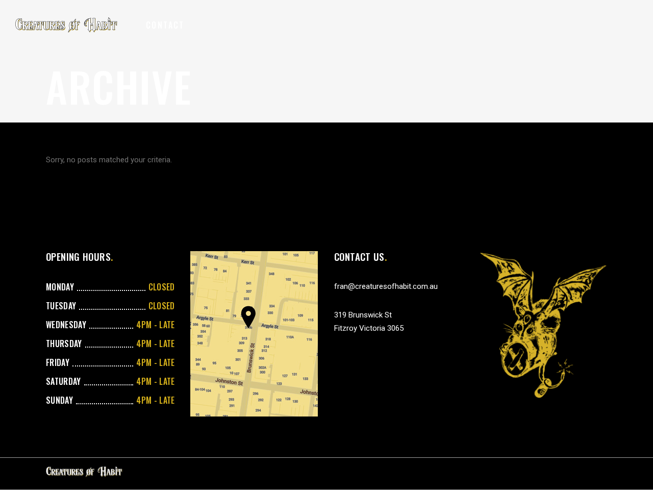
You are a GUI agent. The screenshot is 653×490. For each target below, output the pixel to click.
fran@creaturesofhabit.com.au (386, 286)
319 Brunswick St (363, 315)
